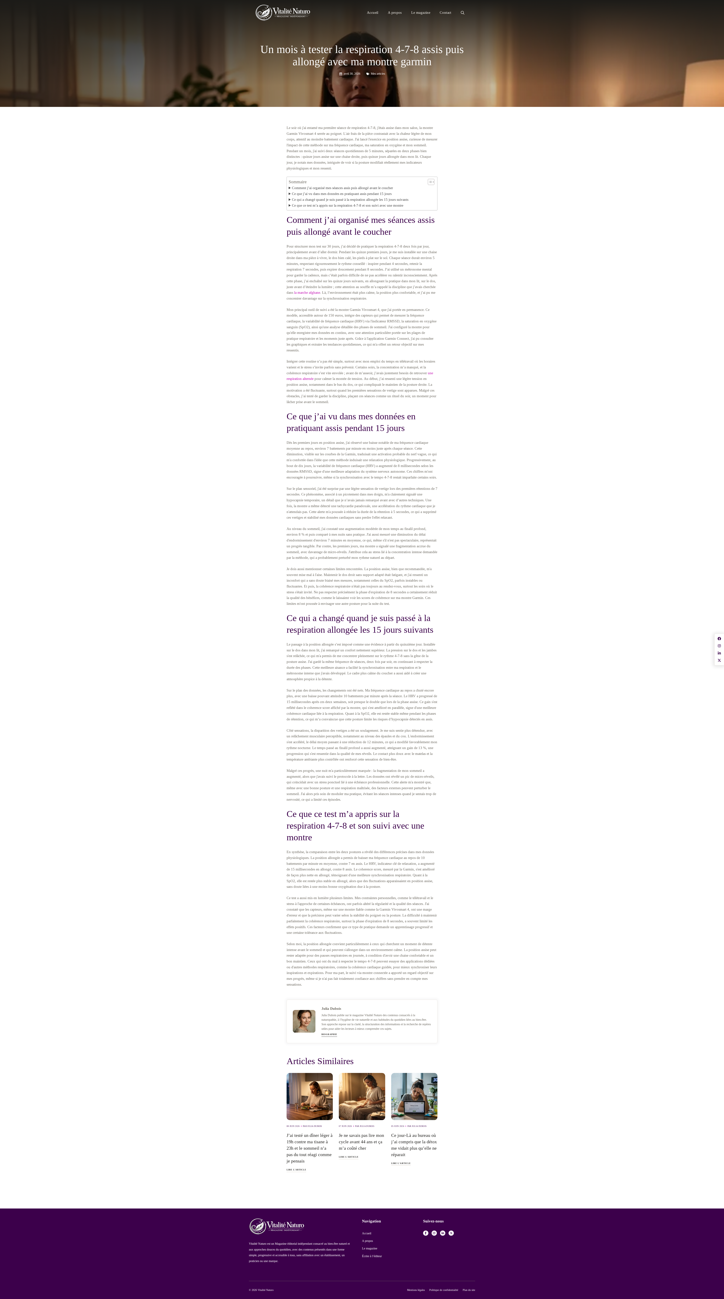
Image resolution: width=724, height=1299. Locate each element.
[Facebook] (425, 1233)
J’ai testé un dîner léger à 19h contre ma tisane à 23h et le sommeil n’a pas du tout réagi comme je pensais (310, 1148)
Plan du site (469, 1289)
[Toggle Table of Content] (429, 182)
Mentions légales (416, 1289)
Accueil (372, 13)
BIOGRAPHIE (329, 1034)
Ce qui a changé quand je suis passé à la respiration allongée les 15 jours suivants (350, 200)
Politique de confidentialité (443, 1289)
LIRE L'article (296, 1170)
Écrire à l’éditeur (372, 1256)
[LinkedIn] (442, 1233)
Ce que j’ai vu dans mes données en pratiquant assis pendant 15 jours (342, 194)
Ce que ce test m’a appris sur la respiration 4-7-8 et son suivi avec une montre (347, 205)
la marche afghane (307, 292)
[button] (462, 12)
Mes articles (378, 73)
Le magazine (420, 13)
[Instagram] (434, 1233)
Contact (445, 13)
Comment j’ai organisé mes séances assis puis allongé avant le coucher (342, 188)
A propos (395, 13)
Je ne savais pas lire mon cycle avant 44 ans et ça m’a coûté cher (361, 1142)
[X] (451, 1233)
